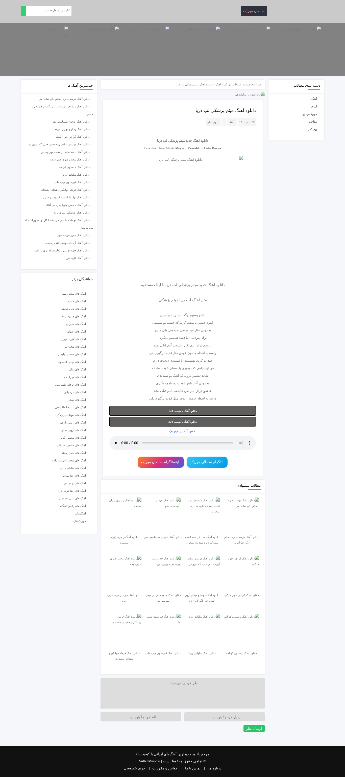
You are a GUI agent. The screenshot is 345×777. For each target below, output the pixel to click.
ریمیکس (312, 129)
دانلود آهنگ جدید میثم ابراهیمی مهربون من (65, 151)
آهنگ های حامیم (77, 301)
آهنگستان (80, 513)
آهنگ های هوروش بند (74, 316)
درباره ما (214, 768)
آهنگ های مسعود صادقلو (71, 445)
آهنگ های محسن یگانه (73, 437)
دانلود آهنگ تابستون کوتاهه (74, 167)
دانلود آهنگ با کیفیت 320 (182, 421)
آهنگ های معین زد (75, 323)
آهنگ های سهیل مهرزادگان (71, 414)
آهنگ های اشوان (76, 331)
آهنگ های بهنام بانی (75, 483)
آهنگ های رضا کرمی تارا (72, 490)
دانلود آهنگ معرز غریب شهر (73, 235)
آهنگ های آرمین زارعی (73, 422)
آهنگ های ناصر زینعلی (73, 452)
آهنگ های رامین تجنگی (73, 505)
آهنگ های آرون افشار (74, 430)
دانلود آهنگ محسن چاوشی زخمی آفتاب (67, 204)
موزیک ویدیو (310, 113)
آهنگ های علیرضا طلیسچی (70, 407)
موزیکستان (79, 521)
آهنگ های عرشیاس (75, 392)
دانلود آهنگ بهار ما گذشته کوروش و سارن (66, 197)
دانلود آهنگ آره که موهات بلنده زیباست (67, 242)
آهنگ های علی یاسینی (73, 308)
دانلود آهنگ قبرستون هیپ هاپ (72, 182)
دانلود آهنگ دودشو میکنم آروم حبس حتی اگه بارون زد (59, 144)
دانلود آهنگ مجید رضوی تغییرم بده (70, 159)
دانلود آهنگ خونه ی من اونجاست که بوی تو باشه (62, 250)
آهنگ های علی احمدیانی (72, 498)
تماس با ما (193, 768)
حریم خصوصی (134, 768)
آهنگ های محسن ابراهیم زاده (69, 460)
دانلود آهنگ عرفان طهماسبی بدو (71, 121)
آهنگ (314, 98)
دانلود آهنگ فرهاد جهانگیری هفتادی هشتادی (65, 189)
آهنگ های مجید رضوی (73, 293)
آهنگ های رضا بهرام (74, 475)
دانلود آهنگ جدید (197, 141)
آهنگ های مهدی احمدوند (72, 361)
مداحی (313, 121)
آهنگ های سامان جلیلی (72, 467)
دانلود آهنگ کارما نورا (77, 258)
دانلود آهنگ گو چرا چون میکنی (72, 136)
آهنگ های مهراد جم (75, 377)
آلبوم (314, 106)
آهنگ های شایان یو (75, 346)
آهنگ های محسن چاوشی (71, 354)
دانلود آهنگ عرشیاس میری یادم (72, 212)
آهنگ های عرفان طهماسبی (70, 384)
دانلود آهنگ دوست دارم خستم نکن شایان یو (65, 98)
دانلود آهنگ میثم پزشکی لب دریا (225, 110)
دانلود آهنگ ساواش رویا (76, 174)
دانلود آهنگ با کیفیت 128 (182, 410)
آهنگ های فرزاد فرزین (73, 339)
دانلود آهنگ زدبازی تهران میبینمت (71, 129)
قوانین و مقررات (164, 768)
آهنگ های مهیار (77, 399)
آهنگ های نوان (77, 369)
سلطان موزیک (254, 11)
